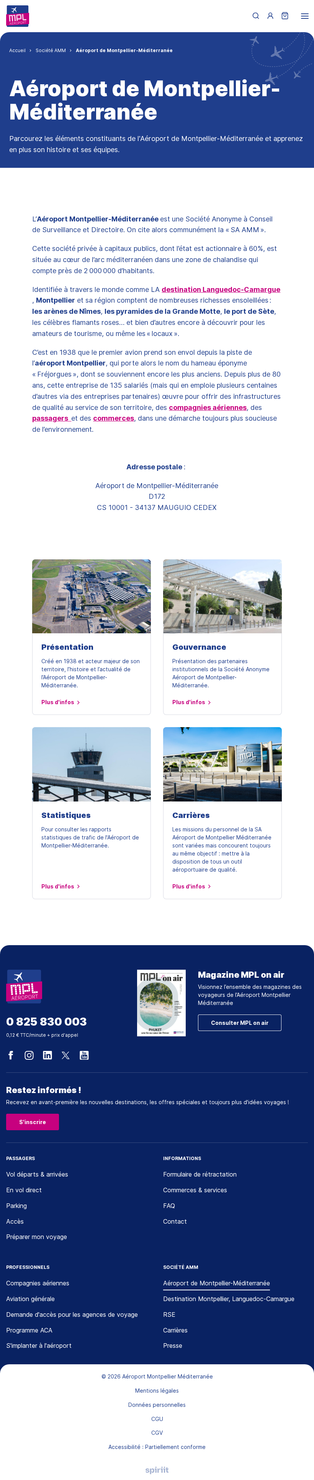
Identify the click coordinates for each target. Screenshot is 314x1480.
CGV (157, 1432)
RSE (169, 1314)
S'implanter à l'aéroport (39, 1345)
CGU (157, 1419)
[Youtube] (84, 1055)
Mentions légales (157, 1390)
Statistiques (66, 815)
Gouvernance (199, 647)
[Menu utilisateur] (270, 16)
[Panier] (285, 16)
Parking (16, 1206)
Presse (172, 1345)
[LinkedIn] (47, 1055)
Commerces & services (195, 1190)
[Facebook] (10, 1055)
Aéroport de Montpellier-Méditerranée (216, 1283)
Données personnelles (157, 1404)
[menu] (305, 16)
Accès (15, 1221)
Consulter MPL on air (239, 1022)
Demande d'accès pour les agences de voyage (72, 1314)
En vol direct (24, 1190)
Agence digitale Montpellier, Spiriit (157, 1470)
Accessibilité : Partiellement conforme (157, 1447)
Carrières (191, 815)
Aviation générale (30, 1299)
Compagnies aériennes (37, 1283)
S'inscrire (32, 1122)
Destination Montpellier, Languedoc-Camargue (228, 1299)
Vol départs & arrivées (37, 1174)
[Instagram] (29, 1055)
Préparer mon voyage (36, 1237)
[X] (65, 1055)
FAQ (169, 1206)
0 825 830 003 (46, 1022)
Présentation (67, 647)
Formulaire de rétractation (200, 1174)
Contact (175, 1221)
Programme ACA (29, 1330)
